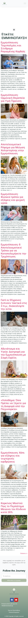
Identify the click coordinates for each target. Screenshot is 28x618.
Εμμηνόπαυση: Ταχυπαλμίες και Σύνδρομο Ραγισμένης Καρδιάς (13, 47)
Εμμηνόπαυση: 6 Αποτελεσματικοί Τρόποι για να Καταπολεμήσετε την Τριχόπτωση (13, 250)
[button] (14, 29)
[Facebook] (12, 600)
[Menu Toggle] (25, 3)
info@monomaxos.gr (7, 605)
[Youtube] (16, 600)
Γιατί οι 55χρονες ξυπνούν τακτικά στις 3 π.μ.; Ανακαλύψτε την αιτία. (14, 304)
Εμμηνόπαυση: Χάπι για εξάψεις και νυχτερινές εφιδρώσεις (12, 457)
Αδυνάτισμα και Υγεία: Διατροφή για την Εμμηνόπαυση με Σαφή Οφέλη (13, 353)
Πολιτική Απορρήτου (14, 612)
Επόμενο (23, 553)
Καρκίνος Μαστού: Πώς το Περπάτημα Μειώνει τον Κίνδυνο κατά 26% (13, 508)
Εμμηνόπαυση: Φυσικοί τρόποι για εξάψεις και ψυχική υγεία (13, 198)
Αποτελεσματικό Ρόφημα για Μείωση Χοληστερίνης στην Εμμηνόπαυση (13, 149)
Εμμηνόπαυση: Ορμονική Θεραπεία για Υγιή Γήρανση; (13, 97)
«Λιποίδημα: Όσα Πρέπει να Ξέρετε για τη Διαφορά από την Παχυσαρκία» (13, 405)
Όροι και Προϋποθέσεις (14, 610)
